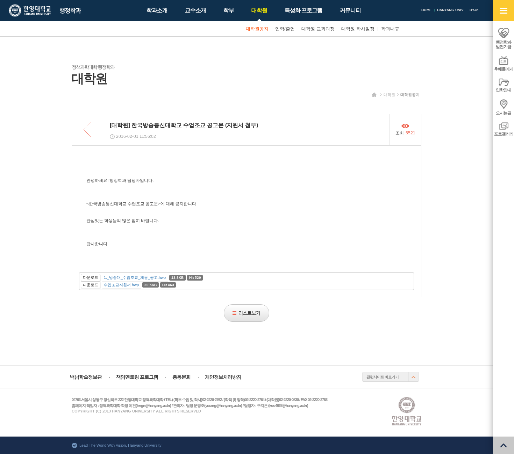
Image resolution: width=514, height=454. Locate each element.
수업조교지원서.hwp (121, 285)
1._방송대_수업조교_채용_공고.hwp (135, 277)
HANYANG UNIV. (450, 10)
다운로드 (90, 277)
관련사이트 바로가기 (382, 377)
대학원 (389, 94)
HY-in (474, 10)
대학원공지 (410, 94)
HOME (426, 10)
